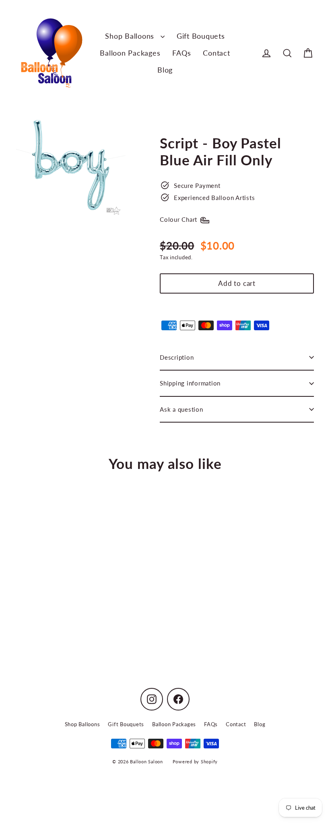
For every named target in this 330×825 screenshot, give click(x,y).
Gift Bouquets (201, 35)
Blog (165, 69)
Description (177, 357)
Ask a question (181, 409)
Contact (216, 52)
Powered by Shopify (195, 761)
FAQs (181, 52)
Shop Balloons (131, 35)
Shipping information (190, 383)
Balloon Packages (130, 52)
